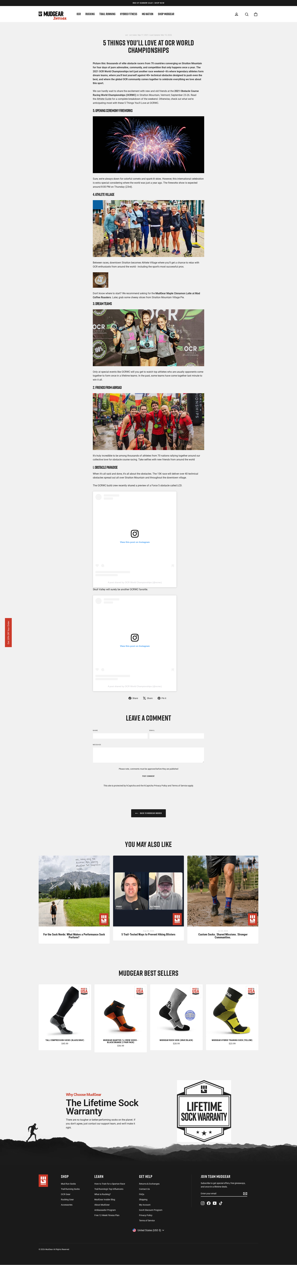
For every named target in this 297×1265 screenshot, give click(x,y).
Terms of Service (179, 785)
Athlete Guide (104, 98)
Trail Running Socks (70, 1189)
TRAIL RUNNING (107, 14)
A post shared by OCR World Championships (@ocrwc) (135, 582)
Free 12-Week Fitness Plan (106, 1215)
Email (152, 730)
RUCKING (90, 14)
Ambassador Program (105, 1210)
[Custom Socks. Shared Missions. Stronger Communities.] (222, 893)
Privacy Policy (160, 785)
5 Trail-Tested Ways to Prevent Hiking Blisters (148, 934)
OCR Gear (65, 1194)
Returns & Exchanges (149, 1184)
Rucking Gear (67, 1199)
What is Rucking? (102, 1194)
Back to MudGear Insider (151, 813)
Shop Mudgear (166, 14)
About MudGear (102, 1205)
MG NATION (147, 14)
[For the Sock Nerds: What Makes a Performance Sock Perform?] (74, 893)
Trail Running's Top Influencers (108, 1189)
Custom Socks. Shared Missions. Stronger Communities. (223, 936)
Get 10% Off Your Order (8, 632)
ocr (126, 35)
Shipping (143, 1199)
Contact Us (144, 1189)
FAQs (141, 1194)
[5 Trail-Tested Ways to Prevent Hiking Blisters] (148, 893)
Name (95, 730)
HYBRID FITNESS (128, 14)
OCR (79, 14)
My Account (145, 1205)
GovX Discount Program (150, 1210)
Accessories (66, 1205)
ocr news (133, 35)
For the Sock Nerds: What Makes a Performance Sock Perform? (74, 936)
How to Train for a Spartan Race (109, 1184)
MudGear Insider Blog (104, 1199)
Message (97, 744)
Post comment (148, 776)
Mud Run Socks (68, 1184)
